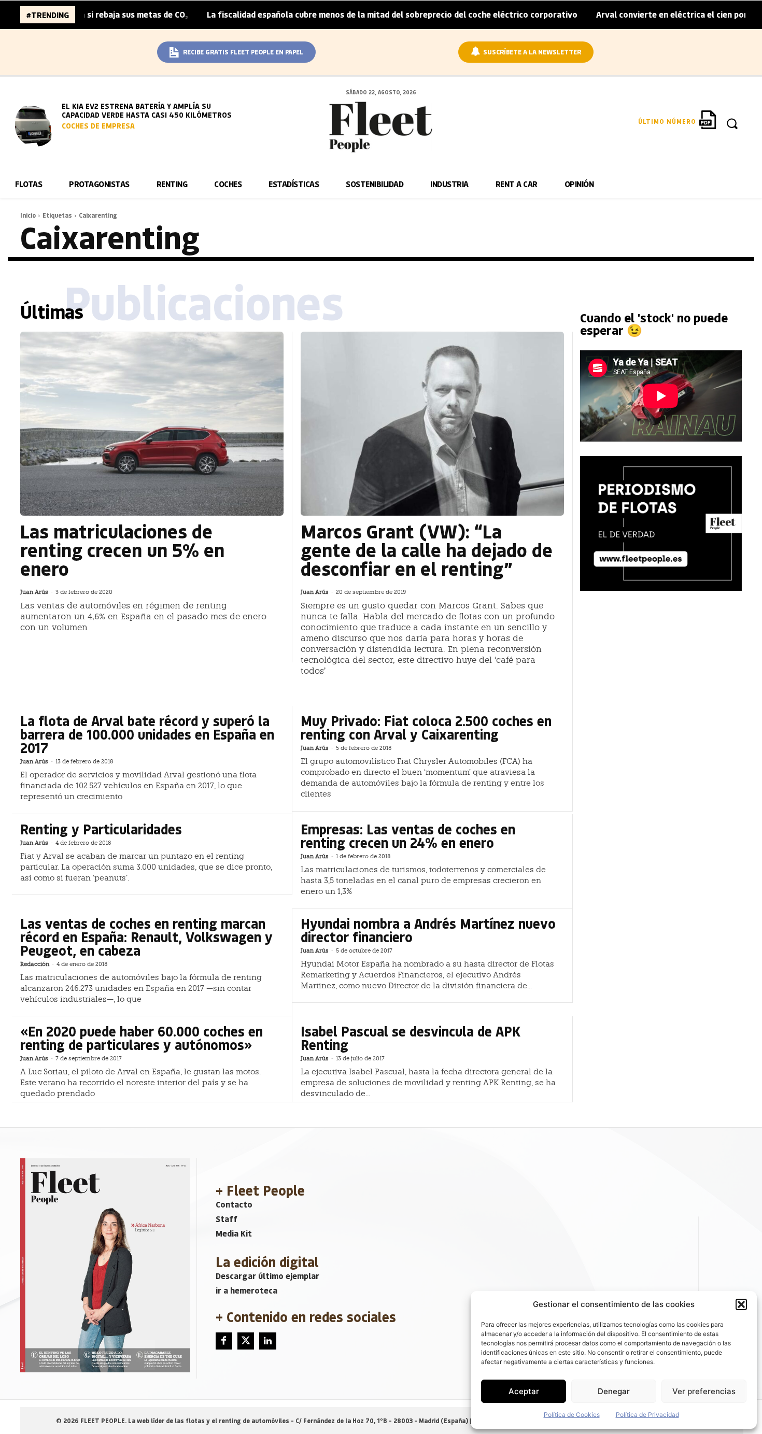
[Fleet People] (380, 127)
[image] (36, 124)
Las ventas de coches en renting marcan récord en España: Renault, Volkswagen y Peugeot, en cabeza (146, 936)
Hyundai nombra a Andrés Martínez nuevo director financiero (428, 930)
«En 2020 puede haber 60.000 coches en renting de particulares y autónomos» (141, 1038)
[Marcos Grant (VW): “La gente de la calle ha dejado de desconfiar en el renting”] (432, 424)
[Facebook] (224, 1340)
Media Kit (234, 1233)
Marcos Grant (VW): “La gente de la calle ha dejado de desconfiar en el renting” (427, 549)
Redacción (34, 964)
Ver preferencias (704, 1391)
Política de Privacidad (647, 1414)
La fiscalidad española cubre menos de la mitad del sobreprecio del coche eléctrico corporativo (347, 14)
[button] (741, 1304)
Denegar (614, 1391)
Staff (226, 1218)
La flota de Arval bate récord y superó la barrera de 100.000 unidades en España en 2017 (147, 734)
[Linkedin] (267, 1340)
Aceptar (524, 1391)
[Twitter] (245, 1340)
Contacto (234, 1204)
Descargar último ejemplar (267, 1275)
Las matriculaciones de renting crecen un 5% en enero (122, 549)
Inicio (28, 215)
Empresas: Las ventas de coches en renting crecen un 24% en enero (408, 835)
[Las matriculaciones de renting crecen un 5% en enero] (152, 424)
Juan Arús (34, 592)
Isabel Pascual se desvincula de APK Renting (410, 1038)
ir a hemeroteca (246, 1290)
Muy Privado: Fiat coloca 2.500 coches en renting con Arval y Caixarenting (426, 727)
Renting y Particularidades (101, 829)
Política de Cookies (572, 1414)
